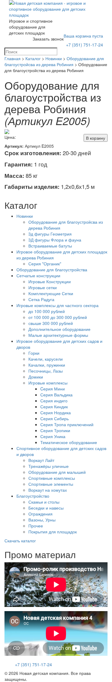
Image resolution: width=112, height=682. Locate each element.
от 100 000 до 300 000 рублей (57, 317)
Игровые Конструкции (49, 281)
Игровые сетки (42, 287)
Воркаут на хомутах (47, 490)
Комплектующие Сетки (50, 293)
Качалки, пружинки (46, 365)
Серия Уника (52, 436)
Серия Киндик (54, 406)
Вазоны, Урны (42, 520)
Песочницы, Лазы (45, 371)
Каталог (33, 58)
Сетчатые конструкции (38, 275)
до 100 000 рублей (46, 311)
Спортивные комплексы (51, 478)
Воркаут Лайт (41, 460)
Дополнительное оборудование (59, 329)
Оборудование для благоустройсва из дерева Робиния (54, 61)
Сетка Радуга (41, 299)
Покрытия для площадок (52, 532)
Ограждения (40, 514)
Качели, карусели (45, 359)
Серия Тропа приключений (66, 424)
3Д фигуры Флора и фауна (54, 240)
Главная (12, 58)
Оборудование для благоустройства (51, 270)
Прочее (35, 526)
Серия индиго (53, 401)
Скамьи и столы (43, 502)
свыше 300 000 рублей (50, 323)
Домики (35, 377)
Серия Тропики (55, 430)
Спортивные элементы (50, 484)
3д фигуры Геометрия (50, 234)
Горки (33, 353)
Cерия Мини (52, 389)
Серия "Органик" (44, 264)
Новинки (53, 58)
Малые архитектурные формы (58, 335)
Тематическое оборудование (68, 442)
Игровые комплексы (47, 383)
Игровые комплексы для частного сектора (57, 305)
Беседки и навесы (46, 508)
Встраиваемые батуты (50, 246)
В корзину (95, 138)
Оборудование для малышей (57, 472)
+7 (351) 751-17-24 (84, 45)
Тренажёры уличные (48, 466)
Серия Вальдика (56, 395)
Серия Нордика (55, 412)
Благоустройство (32, 496)
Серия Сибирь (54, 418)
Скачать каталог (20, 541)
